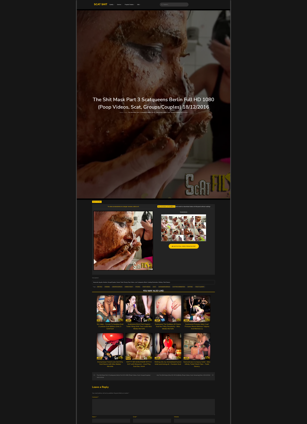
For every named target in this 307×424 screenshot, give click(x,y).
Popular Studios (129, 4)
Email (135, 417)
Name (94, 417)
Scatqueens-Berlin (164, 286)
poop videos (146, 286)
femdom (107, 286)
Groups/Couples (117, 286)
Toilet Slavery (199, 286)
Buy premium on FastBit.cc (166, 206)
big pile (99, 286)
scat (154, 286)
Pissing (138, 286)
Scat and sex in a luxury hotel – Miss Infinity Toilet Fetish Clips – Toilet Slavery (196, 364)
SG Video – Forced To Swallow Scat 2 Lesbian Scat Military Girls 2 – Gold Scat (110, 326)
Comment (95, 397)
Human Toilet (129, 286)
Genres (119, 4)
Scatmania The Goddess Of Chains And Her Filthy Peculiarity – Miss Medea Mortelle (168, 326)
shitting (190, 286)
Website (176, 417)
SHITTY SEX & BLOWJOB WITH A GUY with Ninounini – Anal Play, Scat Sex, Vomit (139, 364)
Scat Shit (100, 4)
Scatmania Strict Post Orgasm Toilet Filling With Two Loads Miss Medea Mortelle (139, 326)
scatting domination (179, 286)
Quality (111, 4)
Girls (138, 4)
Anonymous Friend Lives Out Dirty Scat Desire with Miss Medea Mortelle (110, 364)
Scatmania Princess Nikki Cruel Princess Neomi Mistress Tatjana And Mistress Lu (197, 326)
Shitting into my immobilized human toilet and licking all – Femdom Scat (168, 363)
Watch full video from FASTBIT (184, 246)
